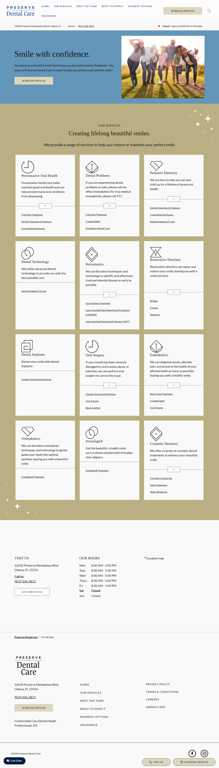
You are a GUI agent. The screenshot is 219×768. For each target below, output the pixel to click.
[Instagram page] (204, 753)
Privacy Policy (158, 684)
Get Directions (32, 591)
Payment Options (140, 6)
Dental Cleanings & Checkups (36, 221)
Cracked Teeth (93, 221)
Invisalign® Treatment (32, 476)
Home (45, 6)
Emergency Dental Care (98, 228)
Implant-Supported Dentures (36, 379)
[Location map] (174, 588)
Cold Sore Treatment (32, 214)
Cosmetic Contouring (161, 478)
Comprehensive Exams (33, 228)
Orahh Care (155, 707)
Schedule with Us (182, 10)
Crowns (154, 307)
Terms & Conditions (162, 691)
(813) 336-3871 (86, 26)
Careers (152, 699)
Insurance (49, 16)
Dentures (155, 314)
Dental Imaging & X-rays (162, 221)
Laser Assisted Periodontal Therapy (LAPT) (108, 321)
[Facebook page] (192, 753)
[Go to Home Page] (20, 11)
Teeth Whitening (158, 491)
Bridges (154, 300)
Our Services (63, 6)
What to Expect (113, 6)
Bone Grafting (93, 407)
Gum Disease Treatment (98, 303)
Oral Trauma (92, 401)
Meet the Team (87, 6)
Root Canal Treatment (161, 394)
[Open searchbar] (209, 11)
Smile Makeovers (158, 485)
